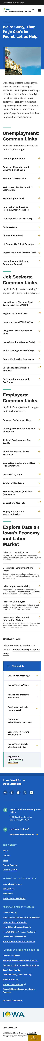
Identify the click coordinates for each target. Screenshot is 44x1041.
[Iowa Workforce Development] (9, 9)
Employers (8, 893)
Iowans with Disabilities (14, 898)
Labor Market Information (15, 922)
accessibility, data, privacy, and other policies (20, 1034)
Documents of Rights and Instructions (21, 965)
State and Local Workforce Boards (19, 941)
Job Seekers (8, 889)
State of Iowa (13, 984)
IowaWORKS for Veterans (18, 932)
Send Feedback (10, 1028)
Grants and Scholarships (14, 936)
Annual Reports (10, 865)
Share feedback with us (22, 834)
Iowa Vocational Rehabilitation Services (21, 917)
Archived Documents (12, 1000)
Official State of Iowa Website (13, 2)
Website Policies (10, 979)
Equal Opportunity (11, 970)
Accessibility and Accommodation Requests (19, 990)
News (5, 860)
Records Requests (11, 956)
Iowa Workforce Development (17, 12)
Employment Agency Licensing (17, 975)
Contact (6, 855)
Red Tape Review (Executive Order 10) (20, 960)
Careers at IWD (10, 870)
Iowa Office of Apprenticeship (17, 927)
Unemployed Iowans (12, 884)
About (5, 851)
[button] (34, 1038)
